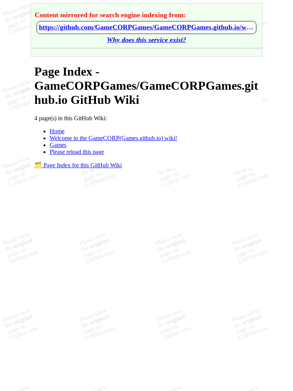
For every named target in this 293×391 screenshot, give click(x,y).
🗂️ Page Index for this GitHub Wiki (78, 165)
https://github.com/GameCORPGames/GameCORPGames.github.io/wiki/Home (146, 27)
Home (57, 131)
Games (58, 145)
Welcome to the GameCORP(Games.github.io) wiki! (113, 138)
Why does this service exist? (146, 40)
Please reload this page (77, 152)
